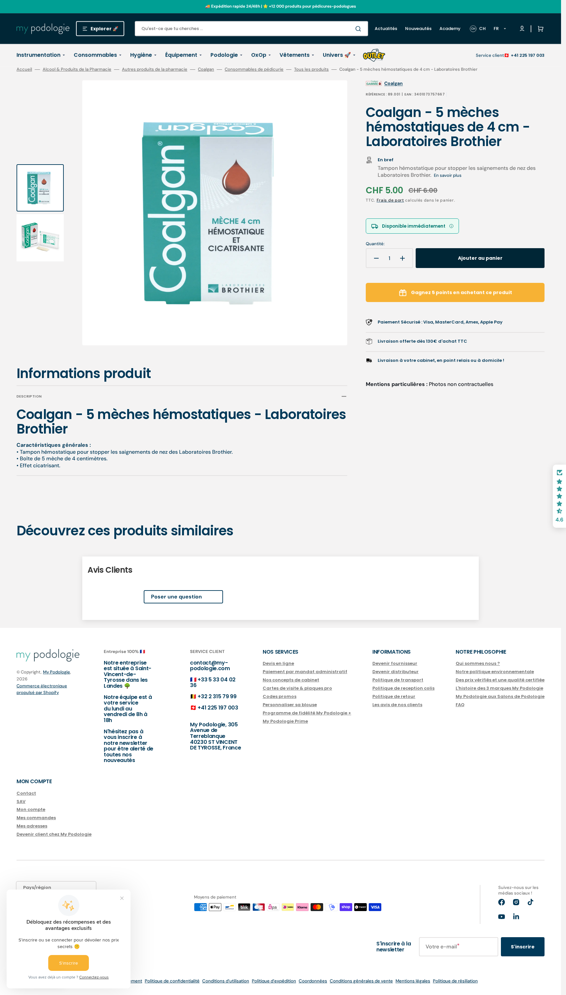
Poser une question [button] (176, 596)
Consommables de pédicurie (254, 69)
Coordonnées (313, 981)
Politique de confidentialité (172, 981)
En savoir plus (448, 175)
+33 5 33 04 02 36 (213, 682)
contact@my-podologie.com (210, 665)
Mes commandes (36, 818)
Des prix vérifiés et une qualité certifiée (500, 680)
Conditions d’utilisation (225, 981)
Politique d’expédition (274, 981)
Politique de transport (397, 680)
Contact (26, 793)
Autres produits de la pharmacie (154, 69)
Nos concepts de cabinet (291, 680)
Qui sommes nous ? (478, 664)
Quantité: (375, 244)
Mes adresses (32, 826)
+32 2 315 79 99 (217, 696)
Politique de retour (393, 696)
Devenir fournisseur (394, 664)
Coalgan (206, 69)
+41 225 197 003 (528, 55)
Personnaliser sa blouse (290, 705)
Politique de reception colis (403, 688)
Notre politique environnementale (495, 672)
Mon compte (31, 809)
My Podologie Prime (285, 721)
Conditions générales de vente (361, 981)
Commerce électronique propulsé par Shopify (42, 689)
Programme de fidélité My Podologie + (307, 713)
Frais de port (390, 200)
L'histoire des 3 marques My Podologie (499, 688)
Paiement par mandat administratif (305, 672)
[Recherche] (359, 28)
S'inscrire (523, 946)
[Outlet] (374, 55)
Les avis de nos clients (397, 705)
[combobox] (251, 28)
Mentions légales (413, 981)
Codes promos (279, 696)
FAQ (460, 705)
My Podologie (56, 672)
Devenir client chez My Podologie (54, 834)
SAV (21, 801)
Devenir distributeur (395, 672)
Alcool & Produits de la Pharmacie (77, 69)
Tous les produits (311, 69)
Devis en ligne (278, 664)
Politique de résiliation (455, 981)
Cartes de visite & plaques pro (297, 688)
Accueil (24, 69)
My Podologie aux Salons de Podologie (500, 696)
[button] (539, 28)
